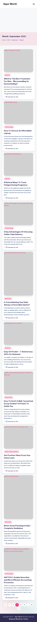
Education (8, 397)
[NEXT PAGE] (18, 608)
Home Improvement (11, 451)
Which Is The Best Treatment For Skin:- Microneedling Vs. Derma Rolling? (17, 81)
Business (8, 298)
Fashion (7, 348)
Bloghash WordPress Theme (18, 619)
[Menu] (34, 3)
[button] (5, 604)
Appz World (10, 3)
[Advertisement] (18, 20)
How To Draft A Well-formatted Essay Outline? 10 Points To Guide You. (18, 403)
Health (7, 75)
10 (31, 604)
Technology (9, 127)
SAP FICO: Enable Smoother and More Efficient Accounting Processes (17, 580)
